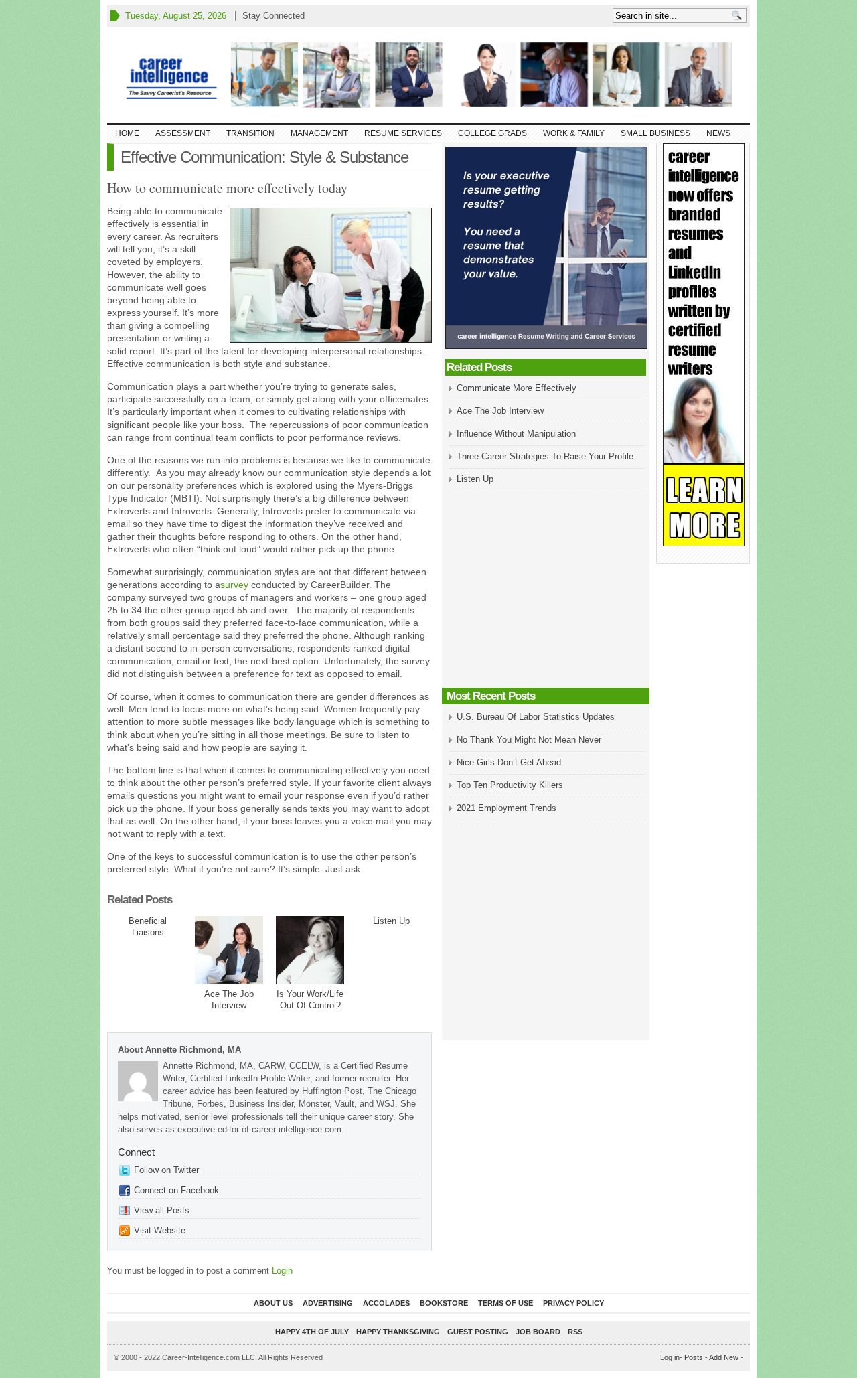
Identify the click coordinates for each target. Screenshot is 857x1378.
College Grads (492, 133)
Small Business (655, 133)
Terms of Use (505, 1303)
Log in (670, 1357)
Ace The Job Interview (229, 999)
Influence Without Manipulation (516, 434)
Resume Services (403, 133)
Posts (693, 1357)
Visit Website (159, 1230)
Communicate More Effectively (516, 388)
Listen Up (391, 921)
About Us (273, 1303)
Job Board (538, 1332)
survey (234, 584)
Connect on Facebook (176, 1190)
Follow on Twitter (166, 1170)
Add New (723, 1357)
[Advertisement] (545, 590)
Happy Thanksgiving (398, 1332)
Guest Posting (477, 1332)
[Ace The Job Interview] (229, 950)
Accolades (386, 1303)
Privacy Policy (573, 1303)
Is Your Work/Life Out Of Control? (310, 999)
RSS (575, 1332)
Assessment (182, 133)
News (718, 133)
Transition (250, 133)
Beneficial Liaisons (148, 926)
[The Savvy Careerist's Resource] (428, 75)
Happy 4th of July (312, 1332)
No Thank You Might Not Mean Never (529, 740)
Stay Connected (273, 16)
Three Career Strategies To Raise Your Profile (545, 456)
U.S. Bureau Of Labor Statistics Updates (536, 717)
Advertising (328, 1303)
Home (127, 133)
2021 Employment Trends (506, 808)
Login (282, 1271)
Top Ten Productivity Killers (510, 785)
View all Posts (161, 1210)
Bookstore (444, 1303)
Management (319, 133)
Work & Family (574, 133)
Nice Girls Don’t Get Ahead (509, 762)
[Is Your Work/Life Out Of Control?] (310, 950)
